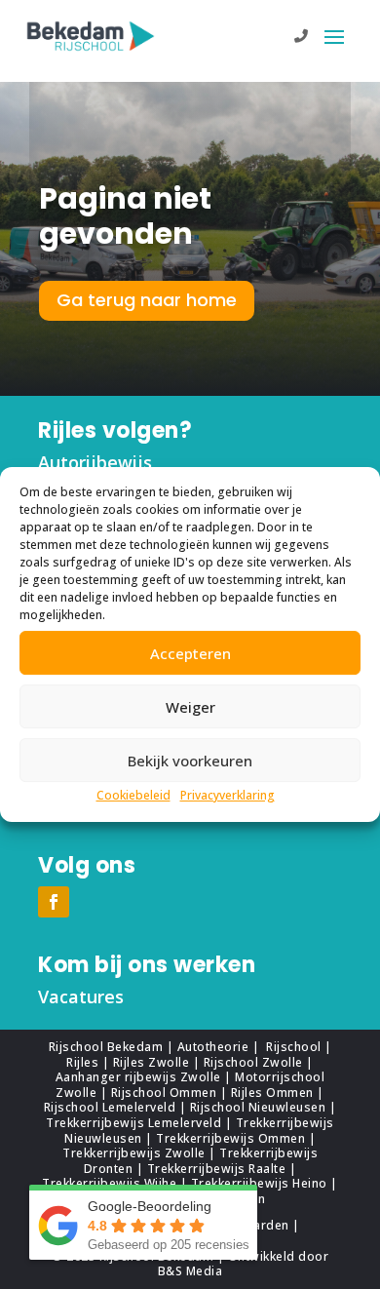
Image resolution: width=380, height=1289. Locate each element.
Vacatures (81, 996)
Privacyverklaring (227, 795)
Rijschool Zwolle (253, 1062)
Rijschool (294, 1046)
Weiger (190, 707)
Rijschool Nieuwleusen (258, 1107)
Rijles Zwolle (151, 1062)
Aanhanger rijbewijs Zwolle (138, 1077)
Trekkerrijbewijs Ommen (230, 1138)
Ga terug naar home (147, 300)
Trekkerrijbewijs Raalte (216, 1168)
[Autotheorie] (262, 1046)
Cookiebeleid (133, 795)
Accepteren (190, 653)
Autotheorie (214, 1046)
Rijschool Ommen (164, 1092)
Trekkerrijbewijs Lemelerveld (133, 1122)
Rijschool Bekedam (106, 1046)
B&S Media (190, 1271)
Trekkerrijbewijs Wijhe (109, 1183)
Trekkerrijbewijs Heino (259, 1183)
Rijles (82, 1062)
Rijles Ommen (272, 1092)
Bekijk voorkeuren (190, 760)
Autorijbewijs (95, 462)
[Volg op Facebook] (53, 902)
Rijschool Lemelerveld (110, 1107)
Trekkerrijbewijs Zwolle (134, 1153)
